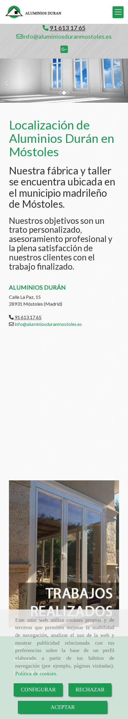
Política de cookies (35, 673)
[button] (9, 81)
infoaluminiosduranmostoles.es (67, 36)
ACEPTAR (63, 707)
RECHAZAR (90, 690)
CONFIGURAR (38, 690)
